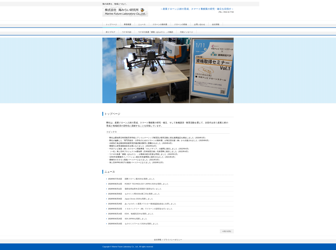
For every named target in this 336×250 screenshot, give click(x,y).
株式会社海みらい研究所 (125, 12)
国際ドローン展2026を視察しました (140, 179)
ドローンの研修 (180, 24)
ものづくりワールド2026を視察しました (141, 224)
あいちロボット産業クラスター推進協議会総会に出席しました (150, 204)
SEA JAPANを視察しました (136, 219)
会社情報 (215, 24)
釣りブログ (110, 32)
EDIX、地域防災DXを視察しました (139, 214)
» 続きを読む (226, 231)
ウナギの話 (126, 32)
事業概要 (127, 24)
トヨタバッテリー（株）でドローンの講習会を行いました (148, 209)
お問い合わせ (199, 24)
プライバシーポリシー (173, 240)
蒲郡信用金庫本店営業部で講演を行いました (143, 189)
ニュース (142, 24)
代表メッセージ (186, 32)
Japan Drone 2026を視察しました (139, 199)
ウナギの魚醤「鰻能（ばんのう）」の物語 (155, 32)
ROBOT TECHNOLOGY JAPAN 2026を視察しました (146, 184)
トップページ (111, 24)
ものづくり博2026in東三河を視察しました (142, 194)
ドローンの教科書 (160, 24)
